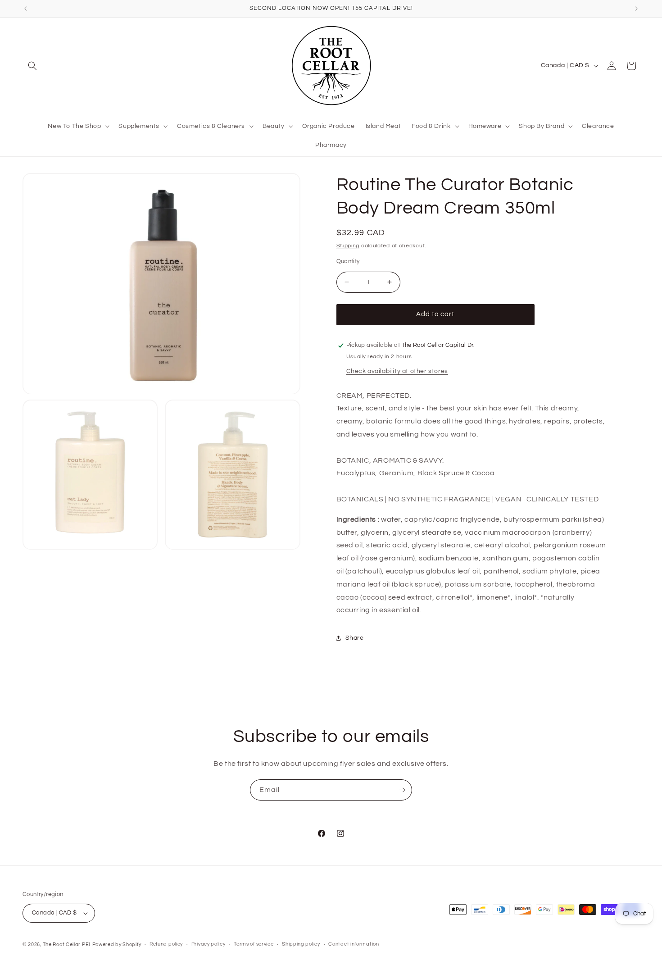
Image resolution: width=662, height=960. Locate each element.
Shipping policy (301, 944)
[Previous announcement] (26, 8)
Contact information (353, 944)
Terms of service (253, 944)
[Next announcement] (636, 8)
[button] (32, 66)
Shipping (348, 246)
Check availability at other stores (397, 371)
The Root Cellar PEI (67, 944)
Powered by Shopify (116, 944)
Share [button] (354, 638)
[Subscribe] (402, 790)
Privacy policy (208, 944)
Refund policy (166, 944)
